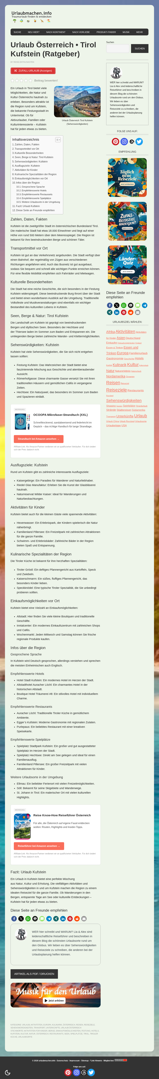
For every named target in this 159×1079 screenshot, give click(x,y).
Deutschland (133, 338)
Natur (32, 1034)
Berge (51, 1031)
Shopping (111, 405)
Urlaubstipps (113, 425)
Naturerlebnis (123, 371)
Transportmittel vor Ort (27, 148)
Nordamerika (115, 376)
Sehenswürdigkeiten (22, 1028)
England (138, 343)
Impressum (75, 1061)
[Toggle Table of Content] (56, 139)
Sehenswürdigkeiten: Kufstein (31, 161)
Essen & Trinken (114, 347)
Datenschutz (62, 1061)
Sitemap (85, 1061)
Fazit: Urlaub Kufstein (28, 206)
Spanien (119, 406)
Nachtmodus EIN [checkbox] (7, 1072)
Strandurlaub (141, 406)
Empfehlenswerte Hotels (34, 190)
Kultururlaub (143, 365)
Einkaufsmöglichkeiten (68, 1031)
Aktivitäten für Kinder (26, 169)
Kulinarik (57, 1025)
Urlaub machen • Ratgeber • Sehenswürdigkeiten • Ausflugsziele (31, 17)
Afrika (110, 332)
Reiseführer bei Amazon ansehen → (39, 846)
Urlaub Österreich (71, 1028)
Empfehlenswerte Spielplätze (36, 198)
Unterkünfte (53, 1028)
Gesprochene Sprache (33, 187)
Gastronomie (114, 358)
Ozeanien (130, 377)
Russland (109, 396)
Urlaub (26, 1025)
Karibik (109, 365)
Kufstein (15, 1034)
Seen (66, 1034)
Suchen (110, 42)
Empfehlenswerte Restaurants (37, 194)
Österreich (69, 1025)
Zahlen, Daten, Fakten (27, 144)
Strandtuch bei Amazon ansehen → (38, 439)
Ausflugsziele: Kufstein (27, 165)
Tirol (86, 1034)
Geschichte (129, 359)
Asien (121, 338)
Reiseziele (89, 1025)
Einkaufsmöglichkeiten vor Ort (31, 178)
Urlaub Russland (127, 421)
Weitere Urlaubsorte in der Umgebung (41, 202)
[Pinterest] (115, 141)
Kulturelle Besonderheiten (29, 153)
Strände (111, 409)
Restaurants (56, 1034)
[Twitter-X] (139, 141)
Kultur (24, 1034)
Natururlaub (136, 371)
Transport (39, 1028)
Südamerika (138, 410)
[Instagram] (124, 141)
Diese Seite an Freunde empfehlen (35, 210)
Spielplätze (76, 1034)
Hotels (95, 1031)
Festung (86, 1031)
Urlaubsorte (25, 1037)
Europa (47, 1025)
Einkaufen (111, 342)
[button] (14, 918)
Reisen (79, 1025)
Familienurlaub (138, 353)
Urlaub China (112, 421)
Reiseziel (125, 383)
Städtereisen (124, 409)
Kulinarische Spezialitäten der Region (36, 174)
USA (124, 425)
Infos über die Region (28, 182)
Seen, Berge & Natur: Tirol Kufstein (34, 157)
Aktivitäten (36, 1025)
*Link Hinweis (96, 1061)
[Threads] (131, 141)
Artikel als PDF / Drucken (34, 973)
